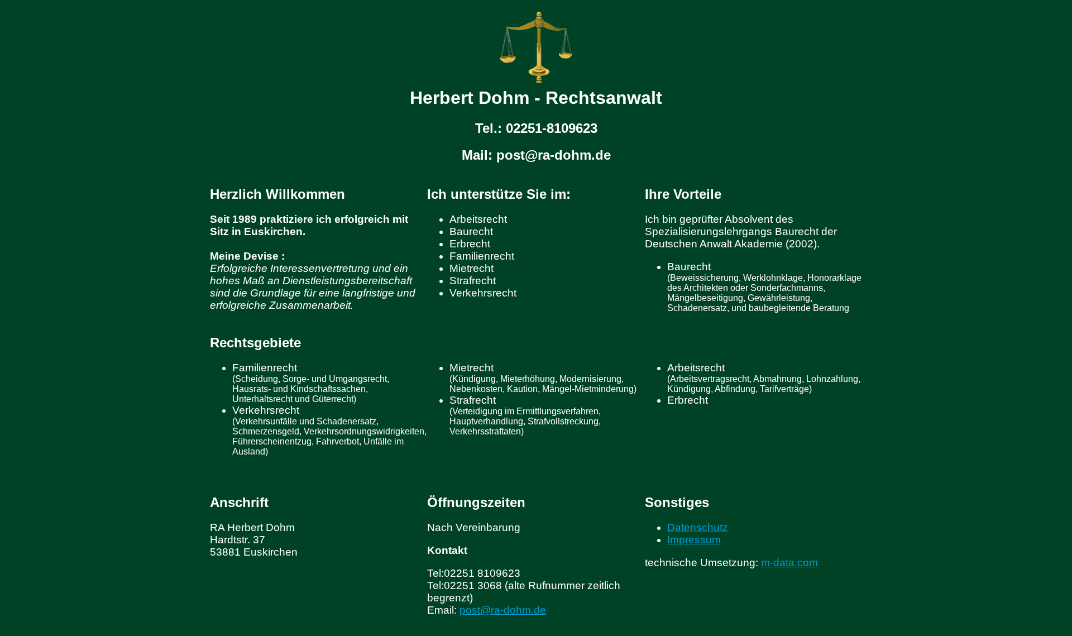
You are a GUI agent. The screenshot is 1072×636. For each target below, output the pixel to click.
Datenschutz (697, 527)
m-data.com (789, 562)
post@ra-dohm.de (503, 610)
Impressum (694, 540)
